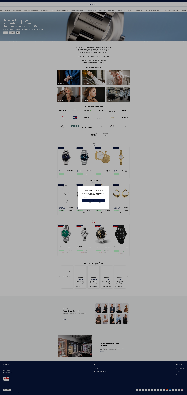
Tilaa (93, 200)
